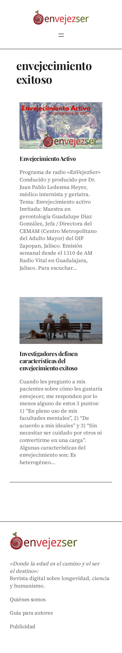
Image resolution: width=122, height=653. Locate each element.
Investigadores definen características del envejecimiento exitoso (48, 361)
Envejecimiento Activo (48, 158)
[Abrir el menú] (61, 35)
